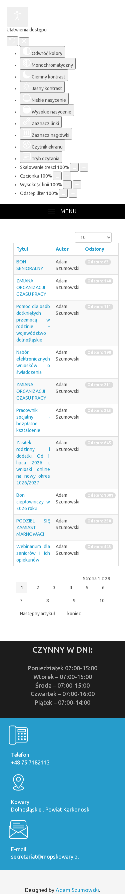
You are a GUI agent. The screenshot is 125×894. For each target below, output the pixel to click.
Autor (62, 249)
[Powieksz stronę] (84, 167)
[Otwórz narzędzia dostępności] (17, 16)
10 (102, 600)
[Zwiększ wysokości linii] (77, 184)
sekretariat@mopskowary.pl (45, 857)
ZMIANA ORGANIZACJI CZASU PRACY (31, 287)
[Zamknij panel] (24, 41)
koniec (74, 613)
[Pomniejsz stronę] (74, 167)
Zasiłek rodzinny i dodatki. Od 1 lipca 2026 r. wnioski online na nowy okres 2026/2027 (33, 462)
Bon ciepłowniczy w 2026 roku (33, 501)
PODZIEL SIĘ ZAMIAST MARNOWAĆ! (33, 527)
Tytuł (22, 249)
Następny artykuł (37, 613)
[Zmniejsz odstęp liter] (63, 193)
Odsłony (94, 249)
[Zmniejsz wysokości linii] (67, 184)
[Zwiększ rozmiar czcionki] (67, 176)
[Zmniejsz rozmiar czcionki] (57, 176)
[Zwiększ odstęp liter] (73, 193)
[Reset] (12, 41)
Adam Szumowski (77, 890)
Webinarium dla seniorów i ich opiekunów (33, 553)
